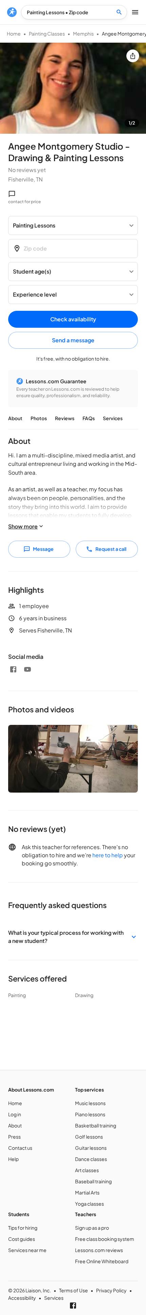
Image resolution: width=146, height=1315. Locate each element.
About (15, 418)
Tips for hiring (22, 1228)
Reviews (64, 418)
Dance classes (91, 1159)
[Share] (132, 55)
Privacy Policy (111, 1290)
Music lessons (90, 1103)
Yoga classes (89, 1204)
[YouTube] (27, 669)
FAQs (89, 418)
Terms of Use (73, 1290)
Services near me (27, 1250)
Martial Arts (87, 1192)
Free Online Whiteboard (101, 1261)
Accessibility (22, 1298)
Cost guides (21, 1239)
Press (14, 1137)
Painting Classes (47, 33)
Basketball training (95, 1125)
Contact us (20, 1148)
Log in (14, 1114)
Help (13, 1159)
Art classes (87, 1170)
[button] (73, 937)
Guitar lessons (91, 1148)
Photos (39, 418)
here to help (107, 855)
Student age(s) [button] (32, 271)
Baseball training (93, 1181)
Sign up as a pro (92, 1228)
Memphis (83, 33)
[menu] (12, 12)
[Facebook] (13, 669)
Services (113, 418)
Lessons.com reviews (99, 1250)
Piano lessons (90, 1114)
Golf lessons (89, 1137)
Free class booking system (104, 1239)
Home (14, 33)
